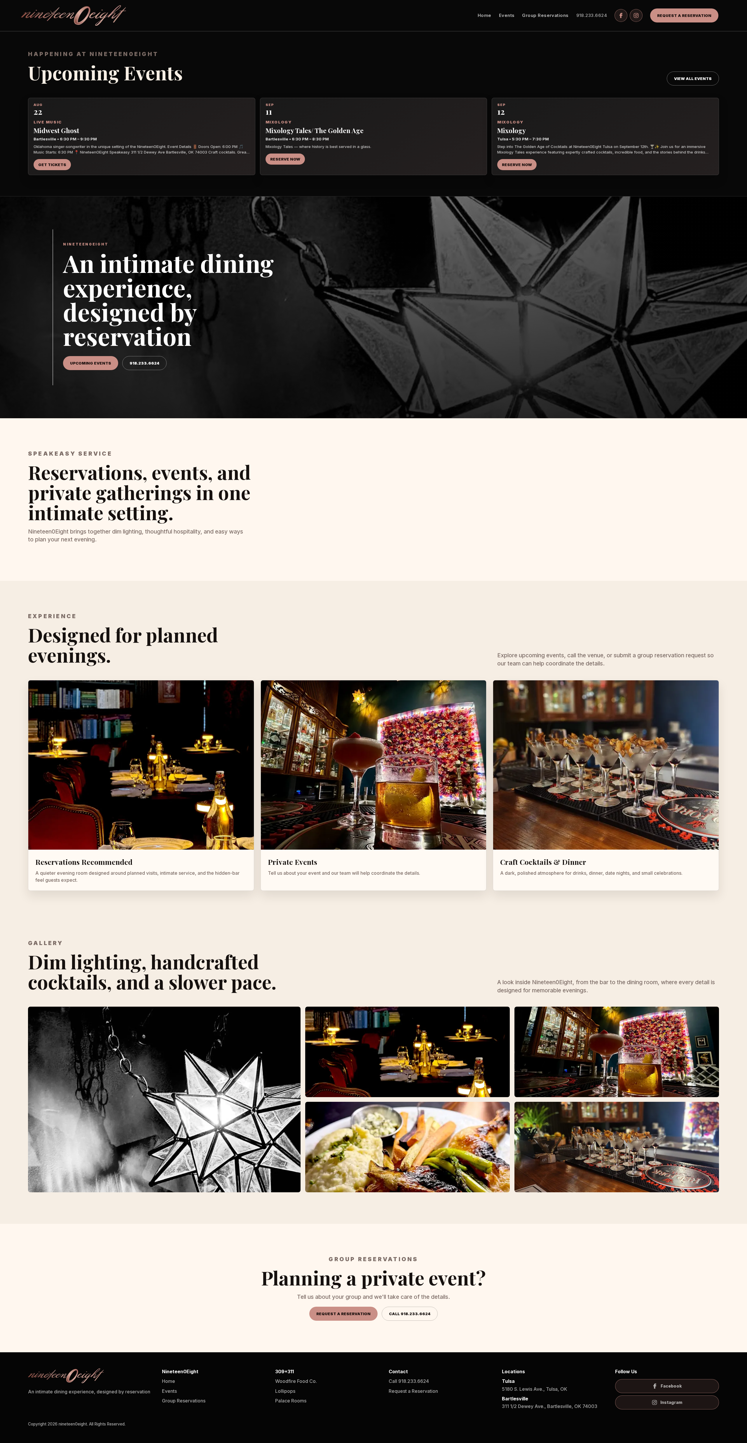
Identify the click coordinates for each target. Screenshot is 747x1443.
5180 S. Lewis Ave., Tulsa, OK (534, 1385)
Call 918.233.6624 (409, 1313)
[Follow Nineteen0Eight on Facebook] (621, 15)
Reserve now (517, 164)
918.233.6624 (591, 15)
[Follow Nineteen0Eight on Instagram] (636, 15)
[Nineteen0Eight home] (73, 15)
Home (484, 15)
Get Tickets (52, 164)
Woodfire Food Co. (296, 1381)
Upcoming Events (90, 363)
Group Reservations (545, 15)
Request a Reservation (684, 15)
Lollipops (285, 1391)
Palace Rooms (290, 1401)
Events (507, 15)
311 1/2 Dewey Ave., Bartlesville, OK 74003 (549, 1402)
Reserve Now (285, 159)
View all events (693, 78)
